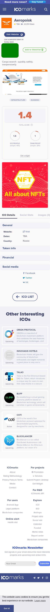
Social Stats (26, 214)
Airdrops (38, 512)
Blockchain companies (12, 512)
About (12, 472)
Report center (37, 536)
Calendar (37, 524)
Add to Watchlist (33, 50)
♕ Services (37, 476)
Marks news (37, 532)
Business (35, 100)
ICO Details (8, 214)
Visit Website (12, 34)
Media (12, 484)
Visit (27, 232)
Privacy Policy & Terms (12, 480)
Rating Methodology (12, 476)
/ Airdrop (44, 480)
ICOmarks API (37, 493)
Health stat (13, 522)
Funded (37, 528)
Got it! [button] (7, 608)
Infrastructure (18, 100)
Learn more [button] (40, 600)
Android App (12, 505)
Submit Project (33, 480)
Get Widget (37, 484)
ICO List (28, 297)
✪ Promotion (37, 472)
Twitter (28, 278)
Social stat (37, 520)
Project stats (37, 516)
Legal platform (12, 509)
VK (26, 282)
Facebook (30, 273)
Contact (12, 487)
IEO (37, 509)
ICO (37, 505)
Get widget (25, 156)
